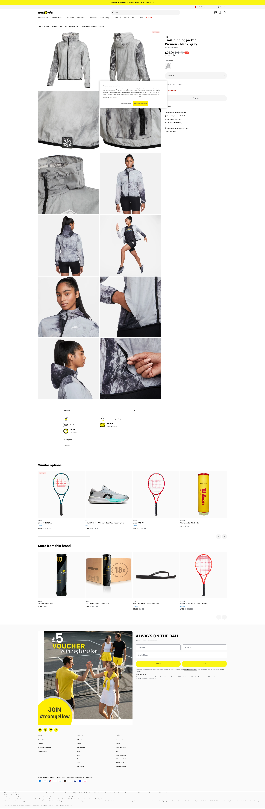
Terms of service (79, 777)
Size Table (168, 106)
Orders (79, 743)
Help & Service (81, 740)
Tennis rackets (43, 18)
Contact (118, 743)
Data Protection (107, 97)
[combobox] (145, 12)
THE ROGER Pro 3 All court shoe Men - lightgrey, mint (105, 523)
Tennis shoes (69, 18)
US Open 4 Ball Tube (45, 604)
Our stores (214, 7)
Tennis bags (81, 18)
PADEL (56, 7)
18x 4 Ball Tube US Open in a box (98, 604)
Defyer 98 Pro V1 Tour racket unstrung (194, 604)
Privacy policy (61, 777)
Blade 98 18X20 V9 (45, 523)
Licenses (40, 743)
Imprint (115, 97)
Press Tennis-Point (121, 766)
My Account (119, 740)
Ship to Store (80, 766)
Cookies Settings (125, 103)
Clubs (78, 762)
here (140, 96)
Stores (117, 751)
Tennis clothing (56, 18)
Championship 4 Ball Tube (189, 523)
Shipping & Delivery (121, 755)
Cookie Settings (42, 751)
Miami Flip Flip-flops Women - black (146, 604)
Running (49, 7)
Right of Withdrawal (43, 740)
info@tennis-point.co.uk (190, 669)
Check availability (170, 131)
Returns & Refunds (121, 759)
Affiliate (79, 751)
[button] (218, 536)
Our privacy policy (141, 674)
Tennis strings (104, 18)
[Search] (113, 12)
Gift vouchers (223, 7)
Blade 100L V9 (138, 523)
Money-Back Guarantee (44, 747)
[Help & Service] (215, 12)
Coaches (79, 759)
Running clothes (57, 26)
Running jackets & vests (71, 26)
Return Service (81, 747)
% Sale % (149, 18)
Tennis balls (93, 18)
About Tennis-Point (121, 747)
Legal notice (70, 777)
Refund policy (89, 777)
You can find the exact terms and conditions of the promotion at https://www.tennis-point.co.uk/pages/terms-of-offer (38, 805)
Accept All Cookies (140, 103)
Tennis (40, 7)
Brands (126, 18)
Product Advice (120, 762)
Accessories (117, 18)
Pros (133, 18)
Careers (79, 755)
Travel (141, 18)
